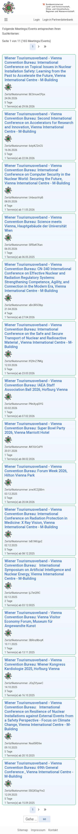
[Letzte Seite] (45, 47)
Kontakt (53, 830)
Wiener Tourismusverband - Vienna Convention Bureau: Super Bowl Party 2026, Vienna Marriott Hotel (35, 428)
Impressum (38, 830)
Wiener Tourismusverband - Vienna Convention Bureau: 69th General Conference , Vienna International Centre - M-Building (39, 769)
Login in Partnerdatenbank (58, 19)
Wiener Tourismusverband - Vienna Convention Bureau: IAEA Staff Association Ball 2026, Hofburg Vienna (36, 385)
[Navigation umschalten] (6, 19)
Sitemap (22, 830)
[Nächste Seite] (39, 47)
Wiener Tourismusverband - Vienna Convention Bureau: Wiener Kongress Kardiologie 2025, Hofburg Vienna (35, 664)
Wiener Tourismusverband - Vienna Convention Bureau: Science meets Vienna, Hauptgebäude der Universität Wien (36, 224)
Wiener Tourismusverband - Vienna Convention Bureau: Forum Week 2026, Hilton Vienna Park (36, 470)
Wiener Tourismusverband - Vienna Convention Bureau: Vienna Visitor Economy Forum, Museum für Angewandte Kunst (33, 619)
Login (37, 19)
